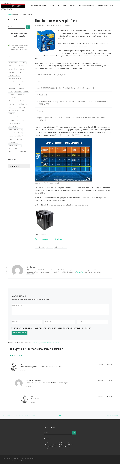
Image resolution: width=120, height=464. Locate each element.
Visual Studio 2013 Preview (18, 136)
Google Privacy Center (49, 448)
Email (48, 321)
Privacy (11, 104)
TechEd (11, 120)
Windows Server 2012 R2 (17, 152)
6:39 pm (109, 380)
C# (16, 69)
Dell (19, 72)
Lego (10, 91)
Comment (17, 306)
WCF (10, 139)
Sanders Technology (13, 458)
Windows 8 (18, 139)
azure (11, 69)
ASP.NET (23, 62)
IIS (19, 85)
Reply (23, 370)
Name (15, 321)
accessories (13, 62)
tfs (17, 120)
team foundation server (17, 117)
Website (82, 321)
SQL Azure (12, 107)
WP (10, 461)
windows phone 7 (15, 145)
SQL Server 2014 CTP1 (17, 110)
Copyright (12, 72)
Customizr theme (28, 461)
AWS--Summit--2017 (16, 65)
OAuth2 (11, 94)
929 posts (30, 274)
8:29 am (109, 396)
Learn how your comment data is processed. (45, 343)
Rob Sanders (40, 25)
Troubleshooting (14, 123)
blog (62, 446)
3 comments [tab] (15, 355)
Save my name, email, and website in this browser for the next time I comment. (52, 328)
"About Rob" (80, 272)
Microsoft (18, 91)
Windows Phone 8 (15, 148)
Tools (22, 120)
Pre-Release (13, 97)
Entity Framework (15, 78)
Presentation (13, 101)
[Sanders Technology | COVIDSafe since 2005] (13, 4)
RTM (18, 104)
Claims (22, 69)
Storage (11, 113)
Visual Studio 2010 (15, 129)
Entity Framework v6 (16, 82)
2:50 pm (109, 364)
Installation (12, 88)
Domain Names (14, 75)
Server (24, 104)
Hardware (12, 85)
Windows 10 (13, 142)
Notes (26, 91)
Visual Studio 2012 (15, 133)
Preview (23, 101)
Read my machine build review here (48, 239)
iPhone (21, 88)
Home (10, 15)
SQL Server (22, 107)
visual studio (13, 126)
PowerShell (20, 94)
